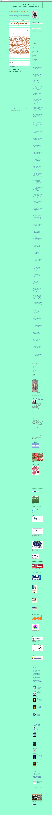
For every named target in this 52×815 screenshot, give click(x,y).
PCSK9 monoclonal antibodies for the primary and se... (38, 300)
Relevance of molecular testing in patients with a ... (37, 284)
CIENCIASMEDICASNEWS (26, 4)
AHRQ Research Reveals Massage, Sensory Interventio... (38, 108)
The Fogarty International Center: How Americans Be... (37, 82)
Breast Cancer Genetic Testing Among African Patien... (37, 333)
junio (34, 59)
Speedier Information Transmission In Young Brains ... (38, 68)
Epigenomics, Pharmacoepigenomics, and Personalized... (37, 352)
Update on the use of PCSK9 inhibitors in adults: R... (37, 253)
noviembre (35, 52)
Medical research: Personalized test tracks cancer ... (37, 244)
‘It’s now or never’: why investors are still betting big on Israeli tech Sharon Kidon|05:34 (37, 682)
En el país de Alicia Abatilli (36, 738)
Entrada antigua (28, 108)
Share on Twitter (11, 64)
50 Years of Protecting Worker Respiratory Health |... (37, 84)
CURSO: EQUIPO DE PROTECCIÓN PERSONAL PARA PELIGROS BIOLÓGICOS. (39, 688)
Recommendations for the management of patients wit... (37, 248)
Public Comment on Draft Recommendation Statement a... (38, 95)
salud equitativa (40, 399)
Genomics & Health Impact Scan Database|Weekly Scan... (37, 355)
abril (34, 360)
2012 (33, 371)
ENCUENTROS (35, 748)
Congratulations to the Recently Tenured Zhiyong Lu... (37, 141)
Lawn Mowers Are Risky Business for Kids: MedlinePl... (38, 172)
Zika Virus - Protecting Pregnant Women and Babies (37, 293)
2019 (33, 47)
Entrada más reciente (12, 108)
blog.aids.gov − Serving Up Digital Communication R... (37, 70)
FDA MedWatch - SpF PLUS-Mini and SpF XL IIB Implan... (37, 185)
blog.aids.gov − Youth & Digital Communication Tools (37, 73)
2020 (33, 46)
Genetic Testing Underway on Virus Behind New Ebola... (37, 268)
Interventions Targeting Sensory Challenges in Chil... (37, 112)
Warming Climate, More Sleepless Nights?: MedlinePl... (38, 162)
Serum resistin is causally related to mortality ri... (37, 220)
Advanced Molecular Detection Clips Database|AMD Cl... (37, 298)
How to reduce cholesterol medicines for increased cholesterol (39, 782)
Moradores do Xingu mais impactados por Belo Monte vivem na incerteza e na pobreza (37, 770)
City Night (38, 742)
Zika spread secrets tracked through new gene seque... (37, 296)
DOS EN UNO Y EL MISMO (36, 720)
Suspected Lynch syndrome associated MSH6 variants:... (37, 345)
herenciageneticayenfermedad (37, 668)
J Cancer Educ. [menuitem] (11, 20)
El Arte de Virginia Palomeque (37, 741)
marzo (34, 362)
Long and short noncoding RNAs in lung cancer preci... (37, 321)
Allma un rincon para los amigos (37, 787)
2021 (33, 44)
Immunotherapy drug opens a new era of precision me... (38, 204)
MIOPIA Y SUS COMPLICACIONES (39, 734)
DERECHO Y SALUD (36, 691)
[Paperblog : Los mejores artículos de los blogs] (34, 492)
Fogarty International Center (37, 80)
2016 (33, 366)
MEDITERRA (35, 786)
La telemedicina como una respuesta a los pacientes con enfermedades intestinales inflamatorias (39, 714)
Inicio (20, 108)
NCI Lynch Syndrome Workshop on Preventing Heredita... (37, 303)
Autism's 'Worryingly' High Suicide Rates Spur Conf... (37, 148)
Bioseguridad (35, 685)
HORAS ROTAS (35, 697)
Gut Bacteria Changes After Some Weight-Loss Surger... (37, 158)
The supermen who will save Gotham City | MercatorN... (37, 258)
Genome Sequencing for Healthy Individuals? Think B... (37, 260)
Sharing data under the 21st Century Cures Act (37, 270)
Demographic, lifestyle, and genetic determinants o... (37, 206)
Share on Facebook (9, 64)
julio (34, 57)
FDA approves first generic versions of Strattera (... (36, 91)
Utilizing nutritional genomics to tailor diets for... (37, 280)
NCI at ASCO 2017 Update (37, 93)
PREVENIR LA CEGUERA (37, 732)
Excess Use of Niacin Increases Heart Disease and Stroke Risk (39, 728)
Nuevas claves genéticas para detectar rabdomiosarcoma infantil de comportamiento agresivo (37, 670)
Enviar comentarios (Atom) (16, 110)
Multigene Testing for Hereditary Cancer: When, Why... (37, 335)
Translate (38, 29)
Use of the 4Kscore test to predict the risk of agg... (37, 310)
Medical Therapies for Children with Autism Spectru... (37, 110)
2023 (33, 42)
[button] (19, 26)
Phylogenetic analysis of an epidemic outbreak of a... (37, 213)
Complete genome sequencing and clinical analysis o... (38, 211)
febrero (34, 363)
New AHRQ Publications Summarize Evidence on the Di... (37, 102)
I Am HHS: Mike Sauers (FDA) (37, 79)
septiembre (35, 55)
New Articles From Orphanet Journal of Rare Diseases (37, 146)
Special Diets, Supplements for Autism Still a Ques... (37, 151)
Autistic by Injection (35, 754)
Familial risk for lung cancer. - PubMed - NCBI (37, 319)
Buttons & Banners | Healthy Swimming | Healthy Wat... (37, 190)
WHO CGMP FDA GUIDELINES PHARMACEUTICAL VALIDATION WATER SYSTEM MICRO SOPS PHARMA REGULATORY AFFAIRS (37, 724)
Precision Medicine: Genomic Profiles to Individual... (37, 347)
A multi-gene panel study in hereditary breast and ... (37, 237)
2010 (33, 374)
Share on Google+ (13, 64)
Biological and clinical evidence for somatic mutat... (37, 338)
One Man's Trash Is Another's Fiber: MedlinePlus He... (37, 160)
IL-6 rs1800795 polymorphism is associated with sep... (37, 216)
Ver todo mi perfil (35, 439)
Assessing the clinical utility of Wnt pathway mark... (37, 324)
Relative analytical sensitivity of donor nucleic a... (37, 289)
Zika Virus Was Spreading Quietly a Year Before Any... (38, 188)
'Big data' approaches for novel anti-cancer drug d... (37, 305)
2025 (33, 39)
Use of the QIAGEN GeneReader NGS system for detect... (37, 317)
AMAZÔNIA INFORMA (36, 768)
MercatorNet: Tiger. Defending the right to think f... (38, 199)
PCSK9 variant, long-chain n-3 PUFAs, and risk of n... (37, 251)
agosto (34, 56)
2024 (33, 40)
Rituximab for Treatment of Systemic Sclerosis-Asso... (37, 66)
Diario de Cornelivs (35, 704)
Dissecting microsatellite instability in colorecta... (37, 275)
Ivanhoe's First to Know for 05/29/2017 (37, 255)
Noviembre (34, 739)
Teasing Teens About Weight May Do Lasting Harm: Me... (38, 153)
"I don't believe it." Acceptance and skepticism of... (37, 209)
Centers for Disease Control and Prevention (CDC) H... (37, 87)
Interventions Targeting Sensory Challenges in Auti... (37, 115)
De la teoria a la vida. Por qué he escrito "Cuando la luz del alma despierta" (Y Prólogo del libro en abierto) (39, 707)
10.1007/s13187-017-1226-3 (19, 62)
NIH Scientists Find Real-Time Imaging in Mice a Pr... (37, 183)
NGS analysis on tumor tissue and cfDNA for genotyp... (37, 239)
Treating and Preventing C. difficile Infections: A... (37, 100)
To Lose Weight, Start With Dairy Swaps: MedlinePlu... (37, 174)
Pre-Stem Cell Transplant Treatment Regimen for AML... (37, 176)
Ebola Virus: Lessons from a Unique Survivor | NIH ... (37, 179)
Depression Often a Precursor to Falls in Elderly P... (37, 165)
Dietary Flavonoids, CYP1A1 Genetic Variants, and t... (37, 227)
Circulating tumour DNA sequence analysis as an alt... (38, 241)
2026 (33, 38)
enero (34, 364)
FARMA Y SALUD (35, 772)
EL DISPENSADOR (35, 664)
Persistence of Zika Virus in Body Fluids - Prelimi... (37, 291)
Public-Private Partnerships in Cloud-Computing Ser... (37, 273)
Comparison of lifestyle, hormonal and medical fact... (38, 223)
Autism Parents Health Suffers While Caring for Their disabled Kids (39, 756)
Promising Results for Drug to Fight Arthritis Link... (37, 155)
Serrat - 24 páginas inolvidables (39, 749)
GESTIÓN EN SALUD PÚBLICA (37, 673)
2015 (33, 367)
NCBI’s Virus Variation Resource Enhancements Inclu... (37, 139)
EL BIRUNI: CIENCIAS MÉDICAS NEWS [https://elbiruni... (36, 62)
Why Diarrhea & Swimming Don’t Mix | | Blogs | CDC (37, 192)
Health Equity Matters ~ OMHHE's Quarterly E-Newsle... (38, 97)
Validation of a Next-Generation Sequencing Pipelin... (37, 342)
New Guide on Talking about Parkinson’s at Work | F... (37, 75)
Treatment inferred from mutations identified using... (38, 307)
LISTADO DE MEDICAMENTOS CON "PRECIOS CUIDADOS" (37, 774)
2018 (33, 48)
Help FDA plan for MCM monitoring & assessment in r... (37, 144)
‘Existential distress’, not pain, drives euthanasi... (37, 123)
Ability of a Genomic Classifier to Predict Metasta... (37, 282)
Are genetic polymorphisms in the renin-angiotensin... (38, 202)
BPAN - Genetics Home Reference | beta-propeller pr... (37, 137)
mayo (34, 60)
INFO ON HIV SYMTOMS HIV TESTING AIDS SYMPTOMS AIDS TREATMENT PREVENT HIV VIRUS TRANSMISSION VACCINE (37, 778)
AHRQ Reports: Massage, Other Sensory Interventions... (37, 117)
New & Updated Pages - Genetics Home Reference (37, 132)
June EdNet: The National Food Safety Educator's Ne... (37, 77)
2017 (33, 50)
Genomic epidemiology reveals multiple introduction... (37, 286)
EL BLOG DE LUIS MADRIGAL (35, 719)
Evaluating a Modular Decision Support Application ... (37, 225)
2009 (33, 375)
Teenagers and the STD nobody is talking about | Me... (37, 127)
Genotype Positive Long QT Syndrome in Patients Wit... (37, 218)
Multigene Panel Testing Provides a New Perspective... (38, 230)
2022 (33, 43)
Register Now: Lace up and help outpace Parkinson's (37, 357)
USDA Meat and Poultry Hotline (37, 359)
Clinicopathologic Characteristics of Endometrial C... (38, 312)
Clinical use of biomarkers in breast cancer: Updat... (37, 232)
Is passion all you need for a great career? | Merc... (37, 125)
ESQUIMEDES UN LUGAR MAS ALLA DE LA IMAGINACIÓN (37, 761)
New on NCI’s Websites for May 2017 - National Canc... (37, 181)
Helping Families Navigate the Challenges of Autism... (37, 105)
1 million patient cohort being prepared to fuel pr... (37, 277)
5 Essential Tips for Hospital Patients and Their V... (37, 167)
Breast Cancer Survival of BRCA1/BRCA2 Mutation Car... (38, 234)
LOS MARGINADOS (36, 680)
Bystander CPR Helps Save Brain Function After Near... (37, 169)
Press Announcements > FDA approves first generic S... (37, 197)
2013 (33, 370)
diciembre (34, 51)
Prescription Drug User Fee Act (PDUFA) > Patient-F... (37, 195)
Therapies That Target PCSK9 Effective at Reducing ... (37, 246)
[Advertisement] (16, 100)
